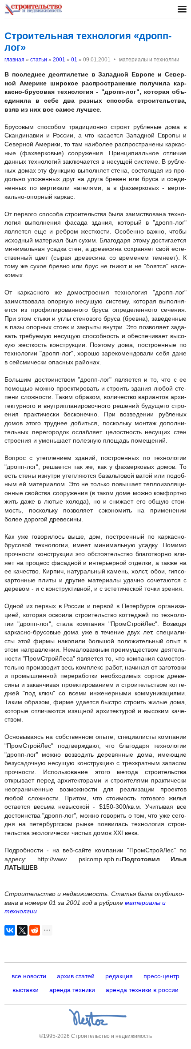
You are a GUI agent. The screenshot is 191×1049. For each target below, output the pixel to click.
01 (74, 59)
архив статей (76, 976)
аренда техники (72, 989)
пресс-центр (161, 976)
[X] (22, 930)
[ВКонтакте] (9, 930)
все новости (29, 976)
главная (14, 59)
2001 (59, 59)
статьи (38, 59)
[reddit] (34, 930)
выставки (25, 989)
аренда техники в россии (142, 989)
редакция (119, 976)
